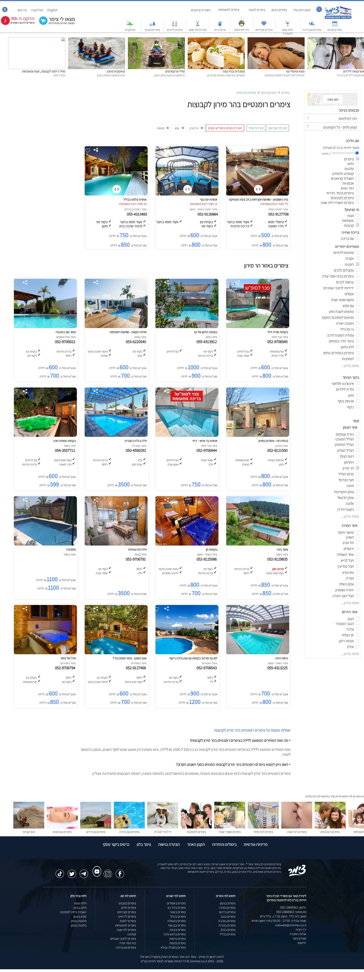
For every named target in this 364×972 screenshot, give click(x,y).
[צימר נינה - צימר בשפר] (257, 544)
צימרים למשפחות (228, 9)
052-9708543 (207, 667)
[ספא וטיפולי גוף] (276, 39)
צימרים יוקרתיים (264, 30)
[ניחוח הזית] (257, 653)
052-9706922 (66, 341)
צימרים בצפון (279, 10)
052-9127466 (137, 667)
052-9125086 (207, 559)
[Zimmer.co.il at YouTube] (96, 867)
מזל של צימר (68, 658)
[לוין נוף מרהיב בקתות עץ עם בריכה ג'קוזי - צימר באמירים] (186, 653)
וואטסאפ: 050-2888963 (291, 912)
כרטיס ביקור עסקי (116, 844)
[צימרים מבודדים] (95, 827)
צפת (270, 209)
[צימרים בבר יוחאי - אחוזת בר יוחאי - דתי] (186, 435)
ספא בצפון (80, 916)
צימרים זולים (128, 907)
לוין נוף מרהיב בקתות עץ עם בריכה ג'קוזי (193, 658)
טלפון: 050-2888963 (293, 907)
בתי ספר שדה (127, 943)
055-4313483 (137, 214)
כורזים (127, 209)
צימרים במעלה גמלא (173, 947)
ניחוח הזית (281, 658)
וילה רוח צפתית (137, 549)
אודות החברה (298, 934)
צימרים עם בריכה (311, 30)
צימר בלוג (143, 844)
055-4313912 (207, 341)
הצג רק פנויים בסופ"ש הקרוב (224, 128)
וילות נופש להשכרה (287, 31)
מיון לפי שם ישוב (277, 128)
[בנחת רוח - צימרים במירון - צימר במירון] (257, 435)
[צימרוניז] (45, 544)
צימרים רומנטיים (330, 832)
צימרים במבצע (127, 903)
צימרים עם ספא (62, 832)
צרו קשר (22, 10)
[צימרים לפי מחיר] (263, 827)
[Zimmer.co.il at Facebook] (120, 871)
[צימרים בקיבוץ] (152, 25)
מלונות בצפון (78, 925)
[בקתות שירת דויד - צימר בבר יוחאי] (257, 327)
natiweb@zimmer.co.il (290, 925)
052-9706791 (137, 559)
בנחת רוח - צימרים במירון (273, 440)
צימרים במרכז (227, 907)
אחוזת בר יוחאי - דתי (205, 440)
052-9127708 (278, 214)
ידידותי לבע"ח (162, 832)
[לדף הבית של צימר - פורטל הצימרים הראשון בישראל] (297, 875)
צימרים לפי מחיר (263, 832)
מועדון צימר (299, 938)
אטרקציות (130, 30)
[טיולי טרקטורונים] (156, 39)
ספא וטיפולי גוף (295, 71)
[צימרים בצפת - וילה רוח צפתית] (116, 544)
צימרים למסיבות (196, 832)
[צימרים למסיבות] (196, 827)
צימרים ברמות (177, 938)
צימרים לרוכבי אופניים (123, 938)
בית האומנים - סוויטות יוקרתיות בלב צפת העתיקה (258, 199)
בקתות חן (211, 549)
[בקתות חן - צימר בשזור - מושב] (186, 544)
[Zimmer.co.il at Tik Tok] (60, 871)
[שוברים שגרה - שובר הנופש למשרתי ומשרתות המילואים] (241, 25)
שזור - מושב (195, 209)
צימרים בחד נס (177, 907)
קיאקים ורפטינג (116, 71)
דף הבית (301, 929)
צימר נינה (282, 549)
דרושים (302, 943)
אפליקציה (37, 10)
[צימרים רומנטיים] (330, 827)
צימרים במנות (177, 943)
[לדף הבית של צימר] (338, 18)
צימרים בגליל (228, 934)
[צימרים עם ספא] (62, 827)
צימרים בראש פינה (174, 934)
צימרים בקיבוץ (152, 30)
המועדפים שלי (302, 10)
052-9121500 (278, 450)
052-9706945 (278, 341)
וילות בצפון (80, 907)
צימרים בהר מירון (246, 92)
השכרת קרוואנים (201, 10)
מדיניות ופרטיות (256, 844)
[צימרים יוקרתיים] (264, 25)
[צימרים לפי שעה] (296, 827)
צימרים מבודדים (96, 832)
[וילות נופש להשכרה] (288, 25)
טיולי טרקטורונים (175, 71)
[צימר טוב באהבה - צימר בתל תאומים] (45, 327)
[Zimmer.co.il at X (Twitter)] (72, 871)
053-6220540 (137, 341)
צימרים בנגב (228, 916)
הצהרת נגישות (169, 844)
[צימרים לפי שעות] (197, 25)
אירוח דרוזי (220, 30)
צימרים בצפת (178, 930)
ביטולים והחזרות (224, 844)
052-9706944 (207, 450)
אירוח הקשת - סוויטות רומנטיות (128, 332)
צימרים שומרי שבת (230, 832)
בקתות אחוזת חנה (64, 440)
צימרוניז (71, 549)
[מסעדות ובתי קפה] (216, 39)
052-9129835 (278, 559)
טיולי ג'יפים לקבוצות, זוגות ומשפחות (43, 71)
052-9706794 (66, 667)
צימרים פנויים (335, 30)
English (52, 10)
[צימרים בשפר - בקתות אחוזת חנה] (45, 435)
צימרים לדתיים (175, 30)
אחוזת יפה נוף (208, 199)
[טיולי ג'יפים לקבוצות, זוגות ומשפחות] (36, 39)
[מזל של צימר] (45, 653)
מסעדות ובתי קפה (234, 71)
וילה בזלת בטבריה (135, 440)
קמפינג (131, 934)
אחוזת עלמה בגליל (135, 199)
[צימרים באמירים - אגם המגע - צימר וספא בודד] (116, 653)
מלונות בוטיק (78, 921)
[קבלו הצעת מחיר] (55, 24)
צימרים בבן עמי (177, 925)
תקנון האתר (196, 844)
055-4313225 (278, 667)
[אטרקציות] (130, 25)
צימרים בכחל (178, 916)
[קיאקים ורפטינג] (96, 39)
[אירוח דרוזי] (220, 25)
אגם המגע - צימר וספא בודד (129, 658)
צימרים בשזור (178, 912)
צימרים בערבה (227, 921)
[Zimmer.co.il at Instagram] (108, 871)
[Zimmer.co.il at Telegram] (84, 871)
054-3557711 (66, 450)
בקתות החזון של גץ (205, 332)
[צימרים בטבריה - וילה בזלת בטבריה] (116, 435)
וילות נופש (80, 903)
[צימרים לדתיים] (174, 25)
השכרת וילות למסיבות (73, 912)
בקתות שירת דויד (277, 332)
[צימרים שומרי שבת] (229, 827)
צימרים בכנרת (227, 925)
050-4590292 (137, 450)
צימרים (285, 92)
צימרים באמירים (176, 903)
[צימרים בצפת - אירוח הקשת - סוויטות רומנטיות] (116, 327)
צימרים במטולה (176, 921)
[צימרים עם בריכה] (312, 25)
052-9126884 (208, 214)
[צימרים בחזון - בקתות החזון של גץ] (186, 327)
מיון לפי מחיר (256, 128)
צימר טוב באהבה (66, 332)
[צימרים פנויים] (335, 25)
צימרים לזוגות (257, 10)
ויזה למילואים (241, 30)
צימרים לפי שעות (198, 30)
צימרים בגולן (228, 930)
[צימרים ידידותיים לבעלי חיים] (162, 827)
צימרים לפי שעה (296, 832)
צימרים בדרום (227, 912)
